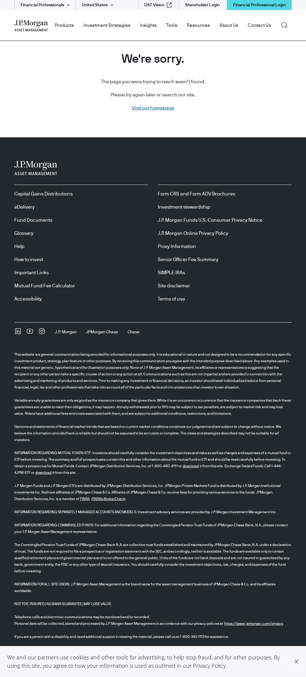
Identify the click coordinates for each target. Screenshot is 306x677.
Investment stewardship (184, 207)
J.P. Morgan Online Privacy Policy (193, 233)
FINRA (85, 499)
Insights (148, 25)
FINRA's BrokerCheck (108, 499)
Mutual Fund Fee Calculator (44, 285)
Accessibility (28, 299)
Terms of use (171, 299)
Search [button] (286, 24)
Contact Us (259, 25)
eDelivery (24, 207)
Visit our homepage (153, 108)
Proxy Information (177, 246)
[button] (296, 661)
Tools (171, 25)
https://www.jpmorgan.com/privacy (253, 623)
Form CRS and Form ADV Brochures (196, 194)
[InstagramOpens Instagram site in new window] (41, 333)
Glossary (23, 233)
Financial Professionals (42, 5)
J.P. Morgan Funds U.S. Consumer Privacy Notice (210, 220)
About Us (228, 25)
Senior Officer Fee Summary (188, 259)
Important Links (31, 272)
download (191, 466)
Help (19, 246)
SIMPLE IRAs (171, 272)
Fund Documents (33, 220)
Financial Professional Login (259, 5)
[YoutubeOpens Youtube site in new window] (29, 333)
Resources (198, 25)
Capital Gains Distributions (43, 194)
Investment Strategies (106, 25)
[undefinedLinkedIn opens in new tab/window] (18, 333)
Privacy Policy (209, 665)
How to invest (28, 259)
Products (64, 25)
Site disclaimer (174, 285)
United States (95, 5)
